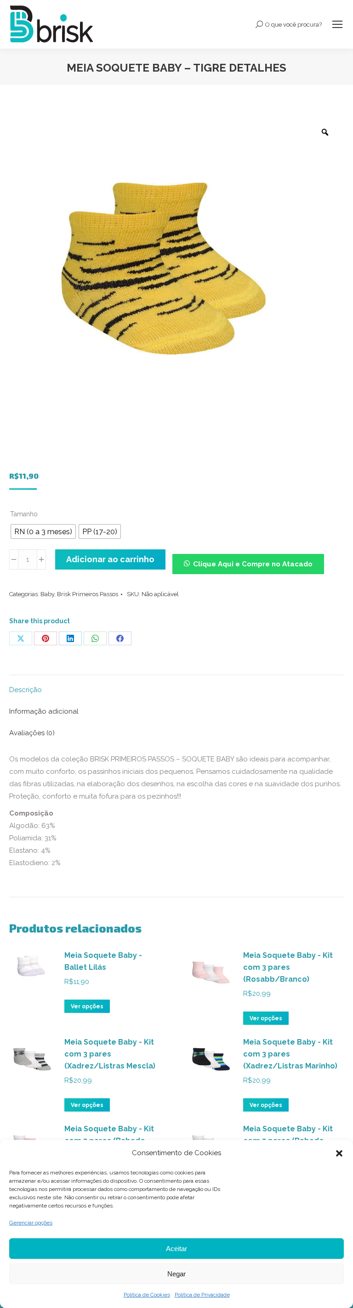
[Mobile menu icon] (337, 24)
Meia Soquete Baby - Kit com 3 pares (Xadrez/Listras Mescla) (109, 1054)
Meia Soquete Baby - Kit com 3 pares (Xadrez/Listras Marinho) (290, 1054)
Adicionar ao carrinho (110, 559)
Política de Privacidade (202, 1294)
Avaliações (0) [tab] (32, 733)
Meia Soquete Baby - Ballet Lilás (103, 961)
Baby (47, 594)
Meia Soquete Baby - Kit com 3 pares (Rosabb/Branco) (288, 967)
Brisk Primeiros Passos (87, 594)
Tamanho (24, 514)
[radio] (43, 531)
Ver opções (87, 1006)
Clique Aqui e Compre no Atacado (253, 564)
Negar (176, 1274)
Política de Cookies (147, 1294)
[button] (339, 1153)
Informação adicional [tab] (44, 711)
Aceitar (176, 1248)
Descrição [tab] (25, 690)
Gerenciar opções (30, 1222)
